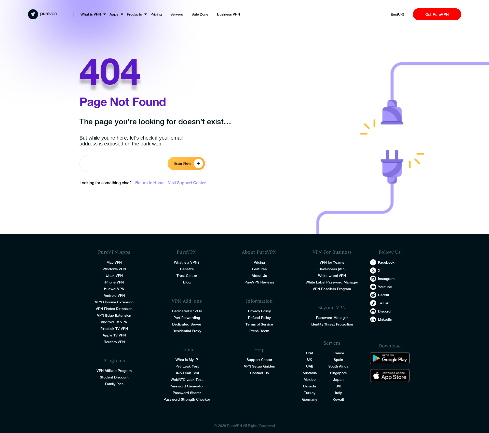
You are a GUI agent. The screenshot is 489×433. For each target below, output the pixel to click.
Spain (338, 360)
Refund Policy (259, 318)
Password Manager (332, 318)
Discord (384, 311)
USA (309, 353)
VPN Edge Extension (114, 315)
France (338, 353)
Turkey (309, 393)
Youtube (385, 287)
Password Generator (187, 386)
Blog (187, 282)
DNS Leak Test (186, 373)
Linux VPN (114, 276)
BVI (338, 386)
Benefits (187, 269)
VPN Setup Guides (259, 366)
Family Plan (114, 384)
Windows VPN (114, 269)
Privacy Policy (259, 311)
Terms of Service (259, 324)
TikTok (383, 303)
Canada (309, 386)
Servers (176, 14)
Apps (114, 14)
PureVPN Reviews (259, 282)
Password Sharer (187, 393)
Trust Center (186, 276)
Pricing (156, 14)
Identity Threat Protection (332, 324)
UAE (309, 366)
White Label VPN (332, 276)
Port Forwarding (186, 318)
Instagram (386, 279)
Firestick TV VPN (114, 329)
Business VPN (228, 14)
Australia (310, 373)
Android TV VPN (114, 322)
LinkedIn (385, 319)
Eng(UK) (397, 14)
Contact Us (259, 373)
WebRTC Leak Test (187, 379)
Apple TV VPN (114, 335)
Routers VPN (114, 342)
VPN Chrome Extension (114, 302)
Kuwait (338, 399)
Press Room (259, 331)
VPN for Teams (332, 262)
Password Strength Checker (187, 399)
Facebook (386, 262)
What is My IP (186, 360)
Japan (338, 379)
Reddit (383, 295)
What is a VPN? (186, 262)
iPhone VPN (114, 282)
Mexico (310, 379)
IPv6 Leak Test (186, 366)
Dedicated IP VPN (187, 311)
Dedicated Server (186, 324)
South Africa (338, 366)
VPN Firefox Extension (114, 309)
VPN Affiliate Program (114, 371)
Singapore (338, 373)
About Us (259, 276)
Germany (309, 399)
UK (309, 360)
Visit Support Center (187, 182)
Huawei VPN (114, 289)
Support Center (259, 360)
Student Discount (114, 377)
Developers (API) (332, 269)
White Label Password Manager (332, 282)
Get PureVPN (437, 14)
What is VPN (90, 14)
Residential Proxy (186, 331)
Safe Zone (200, 14)
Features (259, 269)
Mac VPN (114, 262)
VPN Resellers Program (332, 289)
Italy (338, 393)
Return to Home (150, 182)
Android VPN (114, 295)
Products (134, 14)
